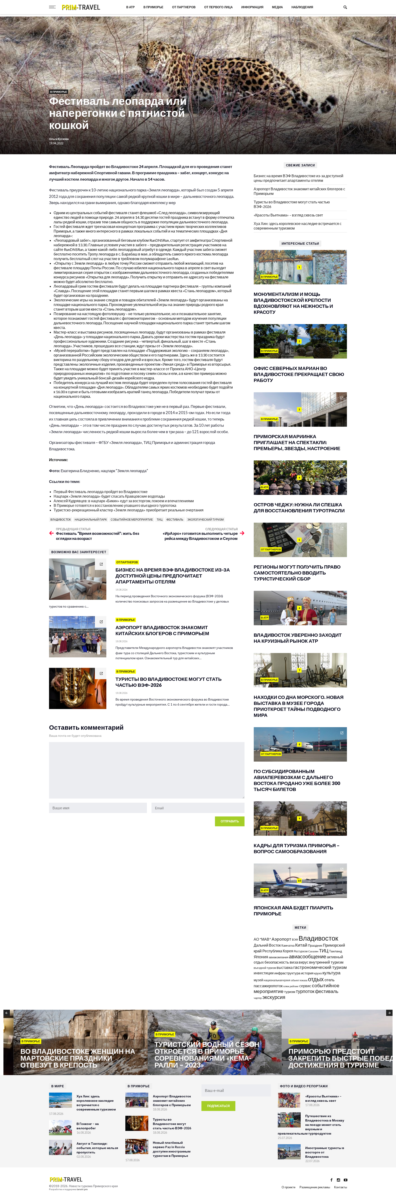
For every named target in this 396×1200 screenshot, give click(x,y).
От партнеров (183, 7)
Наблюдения (302, 7)
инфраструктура (287, 973)
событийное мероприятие (132, 519)
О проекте (288, 1187)
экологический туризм (205, 519)
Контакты (340, 1187)
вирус (303, 962)
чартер (258, 997)
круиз (318, 973)
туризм (289, 992)
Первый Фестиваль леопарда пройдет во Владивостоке (101, 491)
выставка (285, 967)
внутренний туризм (326, 962)
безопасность (276, 962)
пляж (286, 986)
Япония (261, 956)
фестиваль (174, 519)
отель (329, 979)
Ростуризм (301, 951)
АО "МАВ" (262, 939)
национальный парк (91, 519)
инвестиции (264, 973)
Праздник (315, 945)
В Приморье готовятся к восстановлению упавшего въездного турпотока (115, 505)
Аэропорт (281, 939)
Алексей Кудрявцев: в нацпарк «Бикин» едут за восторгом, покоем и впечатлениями (124, 501)
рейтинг (294, 986)
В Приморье (153, 7)
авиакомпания (278, 957)
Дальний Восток (267, 945)
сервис (305, 986)
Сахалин (313, 951)
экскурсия (273, 997)
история (307, 973)
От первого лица (218, 7)
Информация (252, 7)
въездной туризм (265, 968)
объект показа (299, 980)
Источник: (59, 459)
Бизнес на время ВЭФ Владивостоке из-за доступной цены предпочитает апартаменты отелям (298, 178)
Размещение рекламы (315, 1187)
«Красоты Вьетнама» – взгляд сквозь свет (288, 215)
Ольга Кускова (59, 139)
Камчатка (287, 945)
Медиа (277, 7)
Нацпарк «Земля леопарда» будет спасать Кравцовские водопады (109, 496)
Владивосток (60, 519)
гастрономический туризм (320, 967)
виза (294, 962)
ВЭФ (295, 939)
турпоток (305, 991)
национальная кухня (277, 980)
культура (331, 972)
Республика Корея (277, 951)
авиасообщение (307, 956)
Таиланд (335, 951)
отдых (316, 979)
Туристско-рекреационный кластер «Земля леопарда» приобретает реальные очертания (129, 510)
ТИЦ (159, 519)
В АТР (130, 7)
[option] (70, 1043)
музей (258, 980)
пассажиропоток (268, 985)
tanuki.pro (82, 1189)
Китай (301, 945)
